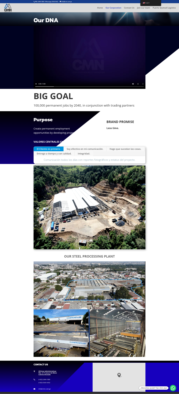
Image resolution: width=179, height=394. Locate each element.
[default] (89, 249)
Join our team (143, 8)
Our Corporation (113, 8)
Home (100, 8)
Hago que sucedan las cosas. (125, 148)
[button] (119, 375)
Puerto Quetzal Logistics (164, 8)
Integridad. (84, 153)
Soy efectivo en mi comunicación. (85, 148)
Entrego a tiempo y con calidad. (54, 153)
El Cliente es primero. (48, 148)
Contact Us (129, 8)
